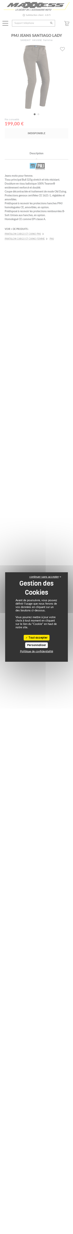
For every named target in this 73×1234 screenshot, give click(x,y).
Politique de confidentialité (36, 651)
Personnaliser (36, 645)
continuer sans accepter (44, 576)
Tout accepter (38, 638)
